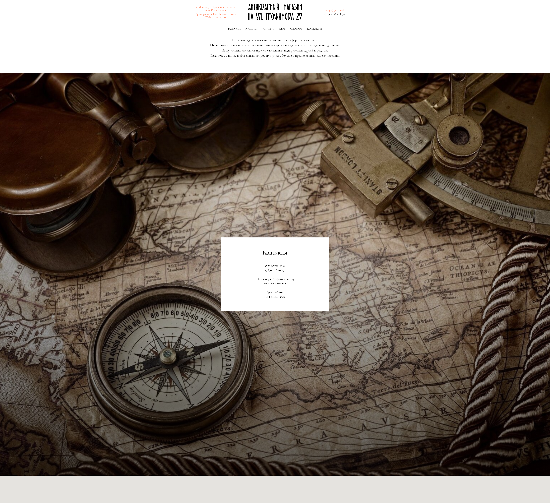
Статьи (268, 28)
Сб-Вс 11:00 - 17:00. (215, 17)
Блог (282, 28)
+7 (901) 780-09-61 (334, 10)
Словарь (296, 28)
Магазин (234, 28)
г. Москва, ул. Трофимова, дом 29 (215, 7)
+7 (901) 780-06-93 (334, 14)
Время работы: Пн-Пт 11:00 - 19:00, (216, 14)
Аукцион (252, 28)
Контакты (314, 28)
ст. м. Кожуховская (215, 10)
